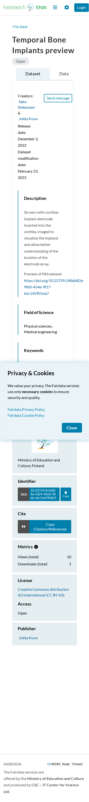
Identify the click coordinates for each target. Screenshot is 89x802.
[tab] (33, 74)
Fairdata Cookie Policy (26, 415)
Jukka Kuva (28, 118)
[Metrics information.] (36, 546)
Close (71, 427)
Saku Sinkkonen (26, 104)
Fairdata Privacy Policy (26, 409)
